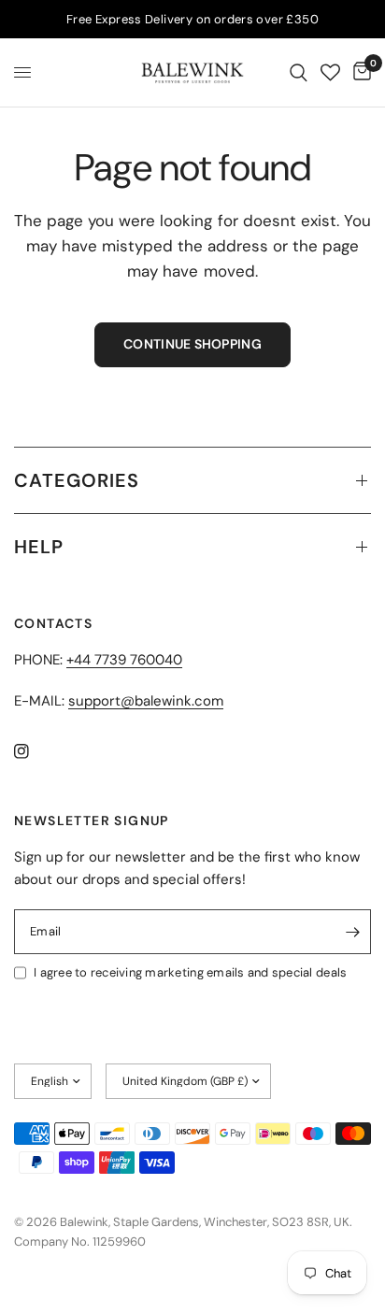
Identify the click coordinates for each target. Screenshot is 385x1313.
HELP (39, 547)
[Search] (298, 72)
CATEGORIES (76, 480)
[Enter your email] (352, 931)
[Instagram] (34, 751)
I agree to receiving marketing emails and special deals (190, 972)
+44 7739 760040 (124, 659)
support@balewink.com (145, 701)
